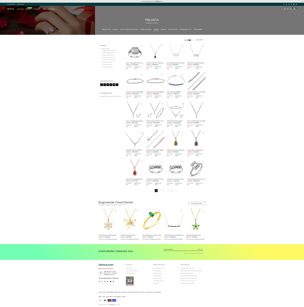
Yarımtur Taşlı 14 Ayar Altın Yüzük (108, 235)
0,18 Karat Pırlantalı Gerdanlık (133, 150)
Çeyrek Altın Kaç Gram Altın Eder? (189, 276)
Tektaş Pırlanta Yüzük (109, 50)
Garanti (124, 296)
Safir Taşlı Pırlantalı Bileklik (174, 92)
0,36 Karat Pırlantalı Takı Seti (174, 121)
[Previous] (102, 29)
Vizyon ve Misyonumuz (131, 270)
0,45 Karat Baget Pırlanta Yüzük (195, 179)
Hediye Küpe (149, 292)
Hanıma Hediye (102, 292)
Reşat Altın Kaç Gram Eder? (187, 283)
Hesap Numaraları (130, 273)
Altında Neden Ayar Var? (186, 273)
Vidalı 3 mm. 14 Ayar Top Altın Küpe (130, 235)
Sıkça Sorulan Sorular (158, 268)
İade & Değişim (157, 270)
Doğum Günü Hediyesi (139, 292)
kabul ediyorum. (193, 253)
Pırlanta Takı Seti (108, 55)
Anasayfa (21, 9)
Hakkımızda (28, 9)
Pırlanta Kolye (107, 62)
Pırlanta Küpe (107, 64)
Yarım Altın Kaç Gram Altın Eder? (188, 278)
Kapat (1, 1)
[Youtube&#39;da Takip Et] (293, 4)
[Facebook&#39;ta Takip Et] (284, 4)
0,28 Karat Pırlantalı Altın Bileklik (154, 150)
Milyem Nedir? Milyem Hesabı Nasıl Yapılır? (191, 270)
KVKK (104, 296)
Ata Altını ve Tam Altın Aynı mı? (188, 281)
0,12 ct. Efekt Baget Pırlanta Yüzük (135, 63)
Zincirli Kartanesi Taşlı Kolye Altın (173, 235)
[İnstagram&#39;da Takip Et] (289, 4)
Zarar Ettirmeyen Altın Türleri (187, 268)
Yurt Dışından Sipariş (158, 281)
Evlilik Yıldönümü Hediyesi (120, 292)
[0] (291, 9)
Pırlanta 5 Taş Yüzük (109, 57)
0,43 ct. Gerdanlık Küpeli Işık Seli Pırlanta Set (138, 121)
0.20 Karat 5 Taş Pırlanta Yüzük (154, 179)
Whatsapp (21, 4)
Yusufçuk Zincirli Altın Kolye (193, 235)
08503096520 (11, 4)
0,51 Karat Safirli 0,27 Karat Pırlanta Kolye (157, 63)
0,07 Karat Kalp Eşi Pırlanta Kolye (175, 63)
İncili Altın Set (104, 48)
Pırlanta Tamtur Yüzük (109, 60)
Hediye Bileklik (110, 292)
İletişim (44, 9)
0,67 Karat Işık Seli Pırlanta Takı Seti (155, 121)
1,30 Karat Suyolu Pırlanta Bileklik (155, 92)
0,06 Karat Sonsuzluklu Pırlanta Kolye (197, 63)
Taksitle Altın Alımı (157, 278)
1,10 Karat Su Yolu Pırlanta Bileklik (134, 92)
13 (171, 190)
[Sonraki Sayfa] (175, 190)
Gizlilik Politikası (109, 296)
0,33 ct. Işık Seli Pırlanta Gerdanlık (196, 121)
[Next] (201, 29)
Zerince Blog (51, 9)
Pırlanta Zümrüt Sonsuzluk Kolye (175, 150)
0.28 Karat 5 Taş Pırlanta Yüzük (175, 179)
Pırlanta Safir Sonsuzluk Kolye (195, 150)
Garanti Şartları (157, 276)
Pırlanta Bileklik (108, 67)
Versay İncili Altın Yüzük (148, 235)
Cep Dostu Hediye (157, 292)
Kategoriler (38, 9)
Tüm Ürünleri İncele (196, 203)
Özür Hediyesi (130, 292)
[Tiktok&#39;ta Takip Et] (296, 4)
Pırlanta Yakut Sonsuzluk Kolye (134, 179)
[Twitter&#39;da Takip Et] (286, 4)
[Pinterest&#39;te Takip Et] (291, 4)
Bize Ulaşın (156, 283)
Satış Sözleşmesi (157, 273)
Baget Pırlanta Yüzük (109, 52)
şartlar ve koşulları (189, 253)
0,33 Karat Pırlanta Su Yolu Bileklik (196, 92)
